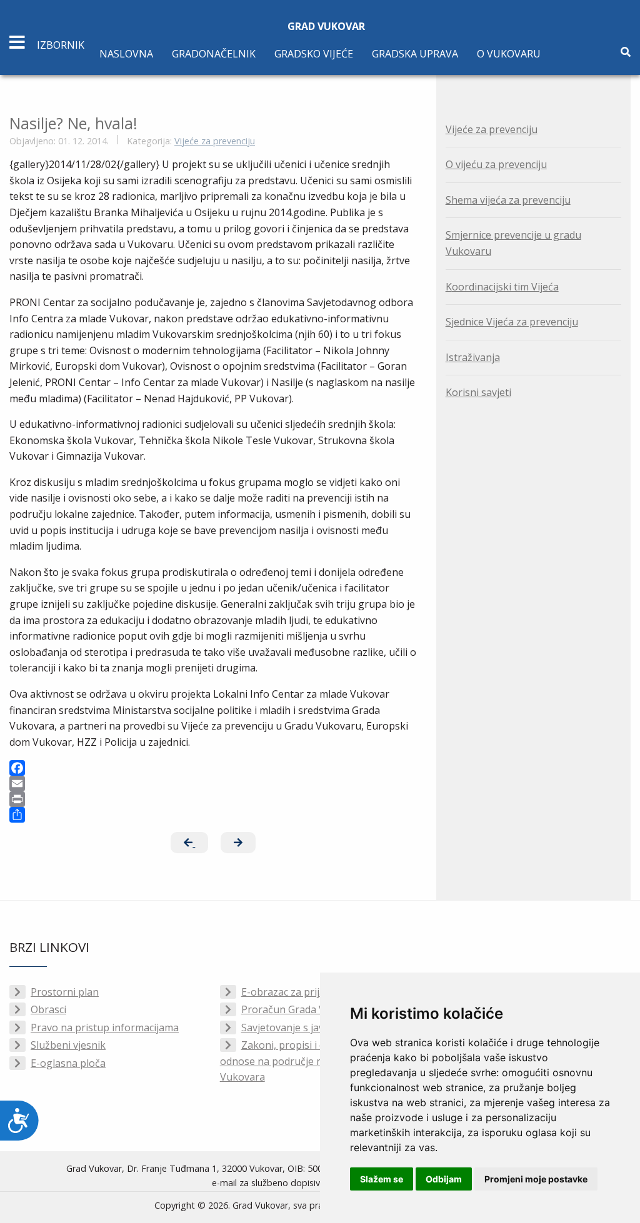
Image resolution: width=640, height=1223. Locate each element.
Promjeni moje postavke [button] (536, 1179)
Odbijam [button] (444, 1179)
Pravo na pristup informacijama (105, 1027)
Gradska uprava (415, 54)
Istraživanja (473, 357)
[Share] (213, 815)
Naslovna (126, 54)
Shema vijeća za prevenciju (508, 200)
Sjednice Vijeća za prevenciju (512, 322)
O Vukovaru (509, 54)
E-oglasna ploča (68, 1063)
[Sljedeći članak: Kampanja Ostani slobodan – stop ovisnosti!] (238, 842)
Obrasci (48, 1009)
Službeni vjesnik (68, 1045)
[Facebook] (213, 768)
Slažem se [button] (381, 1179)
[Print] (213, 799)
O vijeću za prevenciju (496, 164)
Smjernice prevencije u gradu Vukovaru (513, 243)
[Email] (213, 783)
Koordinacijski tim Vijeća (502, 287)
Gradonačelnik (214, 54)
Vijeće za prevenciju (214, 141)
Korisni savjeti (478, 392)
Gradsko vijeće (313, 54)
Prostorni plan (65, 992)
